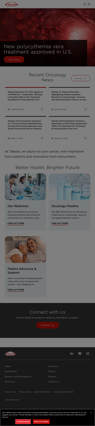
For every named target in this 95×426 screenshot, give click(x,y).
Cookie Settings (23, 422)
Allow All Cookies (41, 422)
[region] (47, 417)
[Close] (91, 412)
